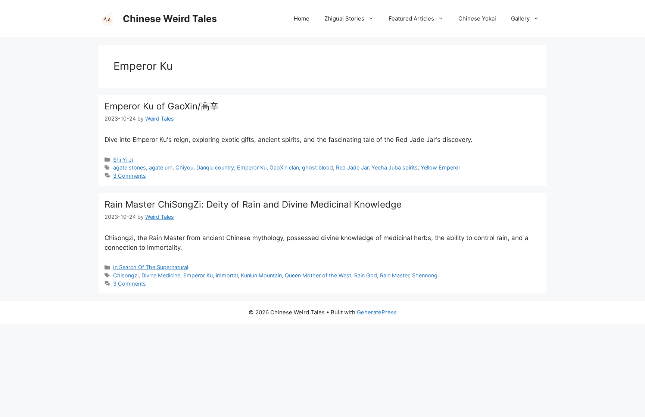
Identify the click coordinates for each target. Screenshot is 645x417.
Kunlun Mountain (261, 275)
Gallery (520, 18)
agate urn (160, 167)
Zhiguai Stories (344, 18)
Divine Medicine (160, 275)
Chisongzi (125, 275)
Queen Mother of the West (318, 275)
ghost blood (317, 167)
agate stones (129, 167)
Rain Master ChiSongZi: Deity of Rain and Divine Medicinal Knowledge (253, 204)
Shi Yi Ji (123, 159)
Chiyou (184, 167)
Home (301, 18)
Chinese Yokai (477, 18)
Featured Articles (411, 18)
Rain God (365, 275)
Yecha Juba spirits (394, 167)
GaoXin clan (284, 167)
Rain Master (394, 275)
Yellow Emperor (440, 167)
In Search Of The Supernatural (150, 267)
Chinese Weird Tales (170, 18)
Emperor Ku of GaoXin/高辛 (162, 106)
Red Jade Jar (352, 167)
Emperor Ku (252, 167)
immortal (227, 275)
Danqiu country (215, 167)
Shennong (424, 275)
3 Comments (129, 175)
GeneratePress (377, 312)
